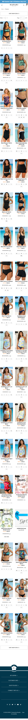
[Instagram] (9, 705)
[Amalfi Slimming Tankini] (6, 97)
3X (23, 117)
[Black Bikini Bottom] (21, 97)
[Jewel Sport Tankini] (21, 622)
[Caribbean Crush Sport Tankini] (6, 448)
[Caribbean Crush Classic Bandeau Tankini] (6, 340)
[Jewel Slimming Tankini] (6, 622)
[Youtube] (18, 705)
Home (2, 9)
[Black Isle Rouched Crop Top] (6, 168)
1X (19, 117)
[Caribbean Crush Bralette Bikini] (21, 305)
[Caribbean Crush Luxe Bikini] (6, 376)
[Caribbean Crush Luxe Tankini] (21, 376)
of (26, 18)
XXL (6, 221)
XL (11, 80)
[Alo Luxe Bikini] (21, 30)
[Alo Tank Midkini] (21, 63)
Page (18, 18)
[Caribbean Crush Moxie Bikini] (6, 412)
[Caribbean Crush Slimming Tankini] (21, 412)
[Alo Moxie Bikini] (6, 63)
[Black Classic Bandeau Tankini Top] (21, 132)
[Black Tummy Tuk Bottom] (6, 271)
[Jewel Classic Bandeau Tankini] (21, 551)
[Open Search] (23, 5)
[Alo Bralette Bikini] (6, 30)
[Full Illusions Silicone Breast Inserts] (21, 484)
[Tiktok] (20, 705)
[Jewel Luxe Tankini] (6, 587)
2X (21, 117)
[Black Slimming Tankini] (6, 236)
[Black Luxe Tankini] (6, 201)
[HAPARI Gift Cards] (21, 518)
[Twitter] (12, 705)
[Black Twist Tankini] (6, 305)
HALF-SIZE (6, 536)
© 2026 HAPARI (7, 712)
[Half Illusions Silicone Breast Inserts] (6, 518)
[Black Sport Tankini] (21, 236)
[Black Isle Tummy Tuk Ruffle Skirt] (21, 168)
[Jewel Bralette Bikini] (6, 551)
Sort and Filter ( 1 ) (14, 13)
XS (1, 115)
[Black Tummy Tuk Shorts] (21, 271)
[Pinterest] (15, 705)
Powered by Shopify (15, 712)
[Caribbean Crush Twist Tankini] (21, 448)
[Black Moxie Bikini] (21, 201)
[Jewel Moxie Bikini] (21, 587)
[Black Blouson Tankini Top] (6, 132)
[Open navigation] (5, 5)
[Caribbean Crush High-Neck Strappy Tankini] (21, 340)
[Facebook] (7, 705)
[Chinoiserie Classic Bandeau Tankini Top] (6, 484)
